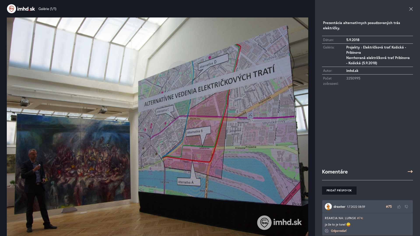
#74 (360, 218)
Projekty (353, 47)
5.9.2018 (352, 39)
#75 (389, 206)
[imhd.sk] (21, 8)
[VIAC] (410, 171)
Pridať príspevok (339, 190)
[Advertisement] (367, 129)
